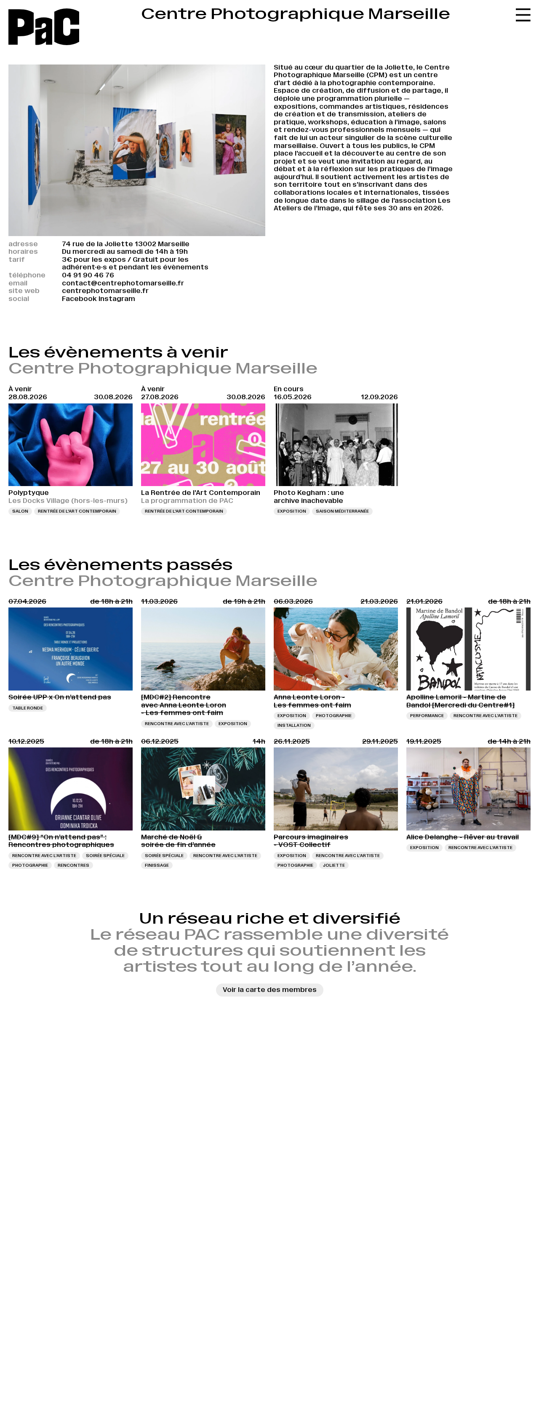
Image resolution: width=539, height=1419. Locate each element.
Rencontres (73, 865)
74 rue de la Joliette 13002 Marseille (125, 244)
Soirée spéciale (105, 855)
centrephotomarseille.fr (105, 291)
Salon (20, 511)
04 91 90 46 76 (88, 275)
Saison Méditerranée (342, 511)
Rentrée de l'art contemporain (77, 511)
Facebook (79, 299)
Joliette (334, 865)
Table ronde (27, 708)
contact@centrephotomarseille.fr (123, 283)
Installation (294, 725)
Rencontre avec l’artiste (177, 723)
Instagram (117, 299)
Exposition (292, 511)
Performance (427, 715)
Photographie (334, 715)
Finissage (157, 865)
